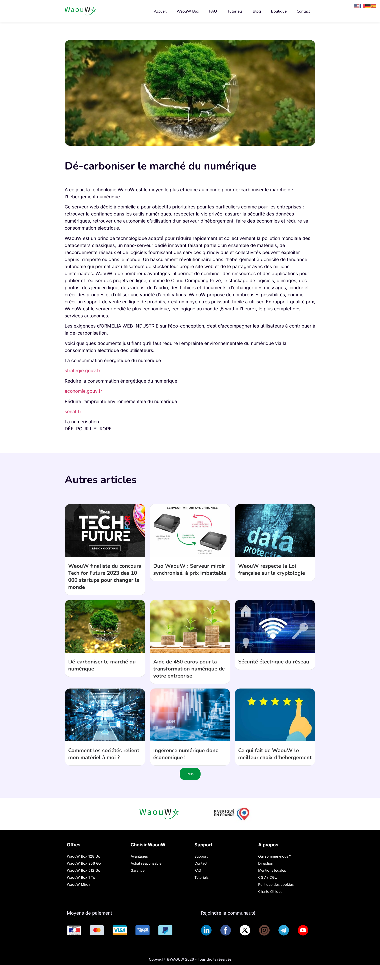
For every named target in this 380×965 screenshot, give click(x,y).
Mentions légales (272, 870)
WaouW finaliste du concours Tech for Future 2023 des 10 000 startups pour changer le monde (104, 576)
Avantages (139, 856)
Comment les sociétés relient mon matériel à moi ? (103, 754)
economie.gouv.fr (83, 391)
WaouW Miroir (79, 884)
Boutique (279, 11)
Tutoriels (235, 11)
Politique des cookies (276, 884)
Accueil (160, 11)
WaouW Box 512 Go (83, 870)
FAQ (213, 11)
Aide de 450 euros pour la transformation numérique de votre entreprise (189, 668)
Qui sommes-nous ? (274, 856)
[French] (362, 6)
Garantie (137, 870)
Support (201, 856)
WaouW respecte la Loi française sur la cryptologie (271, 569)
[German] (368, 6)
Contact (303, 11)
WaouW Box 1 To (81, 877)
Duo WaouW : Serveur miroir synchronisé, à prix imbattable (190, 569)
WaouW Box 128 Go (83, 856)
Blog (257, 11)
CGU (273, 877)
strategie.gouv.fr (82, 370)
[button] (279, 11)
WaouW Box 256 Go (84, 863)
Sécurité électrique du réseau (273, 661)
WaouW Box (188, 11)
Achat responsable (146, 863)
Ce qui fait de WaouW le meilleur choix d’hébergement (275, 754)
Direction (265, 863)
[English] (357, 6)
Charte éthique (270, 891)
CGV (262, 877)
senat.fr (73, 411)
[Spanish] (374, 6)
